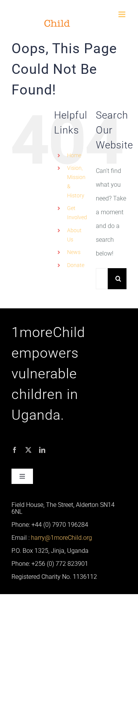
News (73, 252)
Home (74, 155)
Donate (75, 265)
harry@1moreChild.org (61, 537)
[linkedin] (42, 450)
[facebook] (15, 450)
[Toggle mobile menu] (122, 14)
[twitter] (28, 450)
